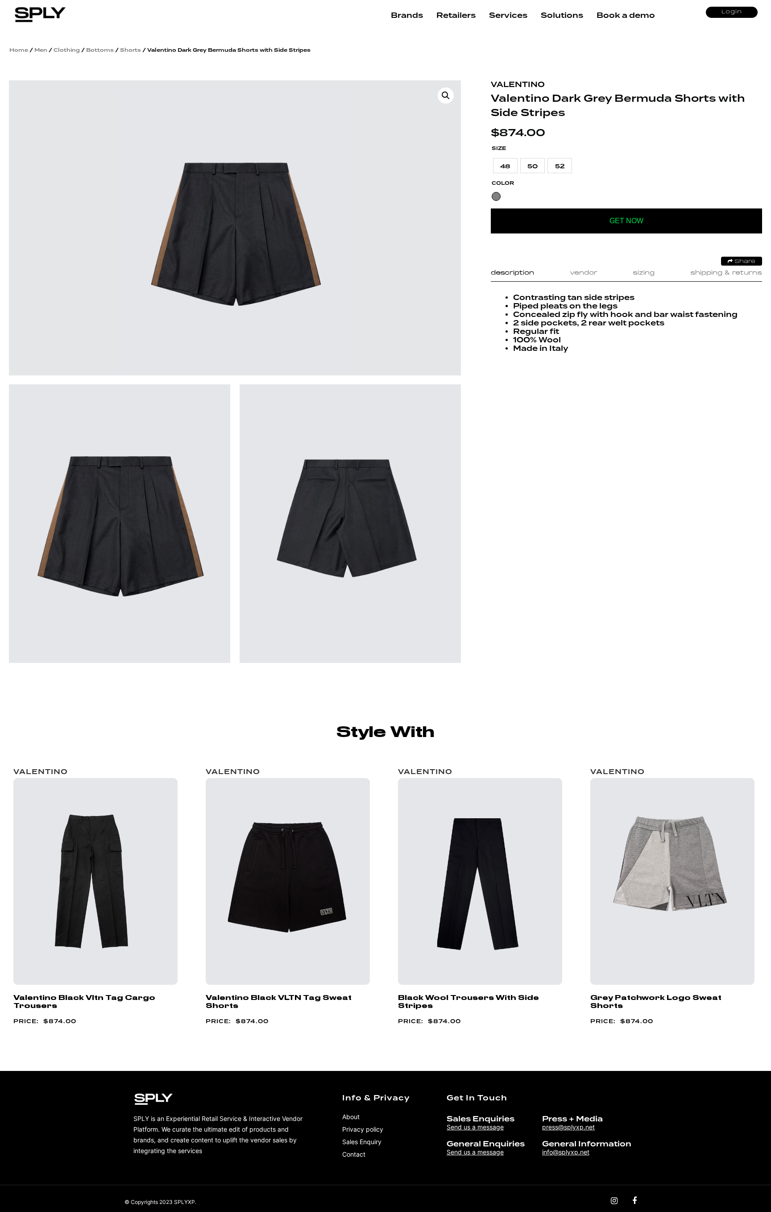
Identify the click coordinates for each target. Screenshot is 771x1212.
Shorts (130, 50)
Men (40, 50)
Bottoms (100, 50)
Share (744, 261)
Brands (407, 15)
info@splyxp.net (565, 1152)
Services (508, 15)
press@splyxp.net (568, 1127)
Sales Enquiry (361, 1141)
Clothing (67, 50)
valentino (518, 84)
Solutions (562, 15)
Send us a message (475, 1127)
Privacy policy (362, 1129)
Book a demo (626, 15)
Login (731, 12)
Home (18, 50)
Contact (353, 1154)
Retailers (456, 15)
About (351, 1116)
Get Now (626, 221)
